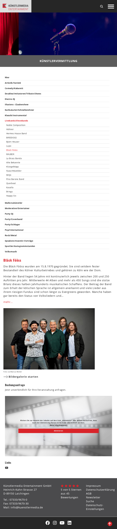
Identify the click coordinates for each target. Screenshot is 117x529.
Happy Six (11, 196)
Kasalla (9, 187)
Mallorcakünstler (13, 203)
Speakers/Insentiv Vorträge (19, 241)
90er (7, 77)
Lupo (8, 146)
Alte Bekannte (13, 163)
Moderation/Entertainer (17, 208)
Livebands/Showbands (16, 121)
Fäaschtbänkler (14, 171)
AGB (89, 493)
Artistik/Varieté (13, 83)
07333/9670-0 (18, 499)
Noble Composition (15, 125)
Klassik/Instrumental (16, 115)
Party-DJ (9, 214)
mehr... (8, 302)
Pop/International (14, 230)
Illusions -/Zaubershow (17, 104)
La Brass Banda (14, 158)
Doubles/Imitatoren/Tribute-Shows (23, 94)
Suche (90, 501)
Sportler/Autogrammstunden (20, 246)
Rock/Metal (11, 235)
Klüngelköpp (12, 167)
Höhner (10, 129)
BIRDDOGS (11, 138)
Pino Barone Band (15, 179)
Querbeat (11, 183)
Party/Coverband (13, 219)
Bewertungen (69, 497)
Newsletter (93, 497)
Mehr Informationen (58, 425)
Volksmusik (11, 251)
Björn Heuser (12, 142)
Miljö (8, 175)
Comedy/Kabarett (14, 88)
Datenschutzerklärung (100, 489)
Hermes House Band (16, 133)
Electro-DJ (10, 99)
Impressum (93, 485)
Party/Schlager (12, 224)
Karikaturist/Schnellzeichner (19, 110)
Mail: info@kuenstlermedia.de (23, 507)
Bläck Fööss (12, 150)
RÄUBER (10, 154)
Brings (9, 192)
